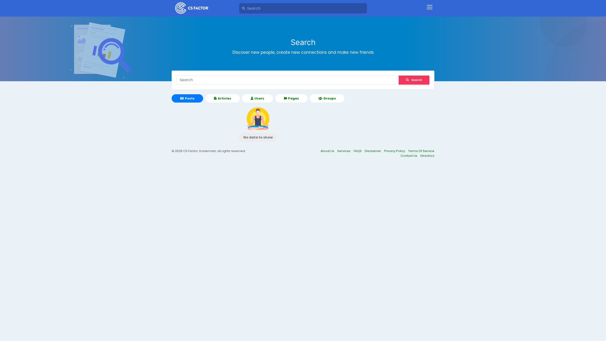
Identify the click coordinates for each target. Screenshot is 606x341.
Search (416, 80)
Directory (427, 155)
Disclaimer (373, 151)
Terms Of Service (421, 151)
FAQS (358, 151)
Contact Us (409, 155)
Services (344, 151)
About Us (328, 151)
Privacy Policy (395, 151)
